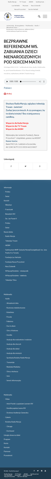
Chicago (9, 426)
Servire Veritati (33, 9)
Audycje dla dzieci (13, 349)
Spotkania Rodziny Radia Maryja (18, 358)
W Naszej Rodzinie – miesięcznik (16, 271)
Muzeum (25, 5)
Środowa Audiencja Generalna (17, 413)
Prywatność (8, 455)
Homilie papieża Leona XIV (16, 408)
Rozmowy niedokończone (16, 308)
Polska (7, 192)
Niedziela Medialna (13, 367)
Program (7, 439)
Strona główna (19, 25)
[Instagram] (41, 471)
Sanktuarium (40, 2)
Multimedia (29, 25)
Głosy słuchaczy (12, 371)
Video (7, 399)
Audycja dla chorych (14, 344)
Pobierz (8, 88)
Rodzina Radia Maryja (13, 422)
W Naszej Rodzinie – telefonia (15, 276)
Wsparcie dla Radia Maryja (17, 123)
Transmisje (10, 362)
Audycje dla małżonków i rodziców (19, 340)
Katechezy (10, 312)
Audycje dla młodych (14, 353)
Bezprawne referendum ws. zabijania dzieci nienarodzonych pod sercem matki (22, 51)
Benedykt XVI (10, 214)
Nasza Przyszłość (20, 9)
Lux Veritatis (16, 5)
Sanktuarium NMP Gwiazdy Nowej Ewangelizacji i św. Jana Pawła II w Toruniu (26, 251)
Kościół (6, 201)
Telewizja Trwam (11, 241)
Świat (7, 196)
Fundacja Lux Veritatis (13, 257)
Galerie (8, 417)
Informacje (8, 187)
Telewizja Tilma (10, 280)
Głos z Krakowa (12, 330)
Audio (36, 25)
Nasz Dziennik (35, 5)
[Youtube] (45, 471)
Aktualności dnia (11, 27)
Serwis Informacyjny (14, 380)
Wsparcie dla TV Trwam (16, 126)
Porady (9, 317)
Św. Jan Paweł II (11, 219)
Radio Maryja (12, 2)
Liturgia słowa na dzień (12, 435)
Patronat (7, 451)
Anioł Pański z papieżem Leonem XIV (20, 404)
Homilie (9, 335)
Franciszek (9, 209)
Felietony (10, 321)
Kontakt (7, 447)
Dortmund (10, 431)
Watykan (8, 205)
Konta (6, 443)
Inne (8, 376)
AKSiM (31, 2)
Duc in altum (11, 326)
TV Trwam (22, 2)
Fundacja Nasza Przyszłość (15, 262)
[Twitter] (38, 471)
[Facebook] (34, 471)
